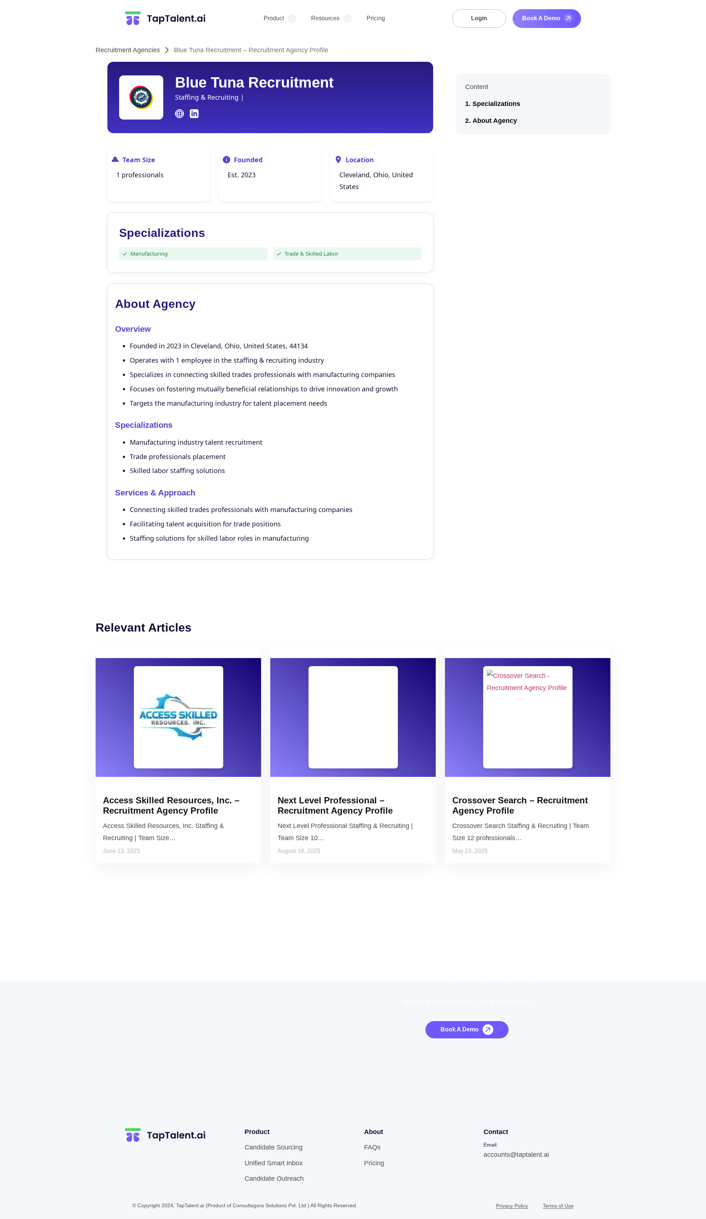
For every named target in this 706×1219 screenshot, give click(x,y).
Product (274, 18)
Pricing (376, 18)
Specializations (496, 103)
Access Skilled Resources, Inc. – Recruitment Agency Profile (171, 805)
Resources (325, 18)
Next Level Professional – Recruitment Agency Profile (335, 805)
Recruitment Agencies (128, 50)
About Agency (495, 120)
